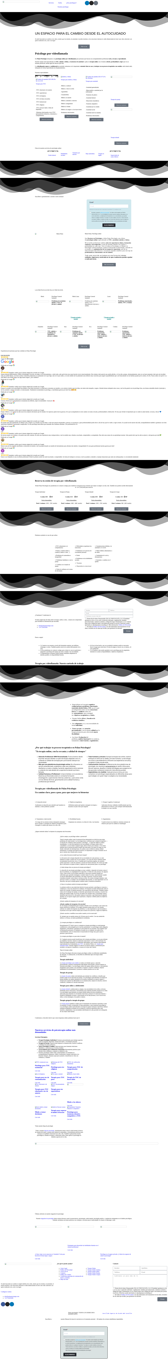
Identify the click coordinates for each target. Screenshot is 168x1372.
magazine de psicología (47, 1218)
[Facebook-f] (3, 1304)
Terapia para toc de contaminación (42, 1078)
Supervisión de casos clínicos (115, 156)
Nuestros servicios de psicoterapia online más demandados (55, 1031)
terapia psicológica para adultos (70, 963)
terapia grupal (65, 1003)
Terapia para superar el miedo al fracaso (58, 1111)
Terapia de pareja (115, 99)
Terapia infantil (115, 137)
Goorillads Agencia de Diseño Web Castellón (117, 1313)
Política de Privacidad (125, 625)
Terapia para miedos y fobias (69, 79)
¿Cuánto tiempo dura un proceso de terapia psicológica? (75, 867)
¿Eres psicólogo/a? (71, 3)
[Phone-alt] (96, 3)
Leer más (37, 1071)
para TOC (80, 944)
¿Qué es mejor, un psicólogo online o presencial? (73, 836)
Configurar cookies (6, 1291)
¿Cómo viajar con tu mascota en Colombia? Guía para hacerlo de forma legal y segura (50, 1254)
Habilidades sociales (64, 154)
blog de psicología (49, 1130)
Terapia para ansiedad (92, 81)
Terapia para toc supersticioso (57, 1090)
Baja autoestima (90, 153)
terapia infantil (66, 989)
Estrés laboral (52, 155)
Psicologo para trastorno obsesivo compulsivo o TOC (74, 1114)
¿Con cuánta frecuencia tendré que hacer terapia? (73, 855)
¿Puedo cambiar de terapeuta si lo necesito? (72, 901)
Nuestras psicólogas (63, 7)
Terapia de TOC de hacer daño (74, 1078)
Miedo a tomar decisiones (40, 1113)
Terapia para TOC (41, 84)
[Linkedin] (87, 3)
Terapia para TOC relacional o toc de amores (41, 1091)
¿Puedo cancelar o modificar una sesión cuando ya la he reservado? (78, 913)
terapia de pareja (66, 976)
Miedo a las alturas (74, 1102)
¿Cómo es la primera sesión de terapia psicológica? (74, 884)
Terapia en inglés (101, 154)
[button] (84, 836)
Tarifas (60, 3)
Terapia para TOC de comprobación (75, 1068)
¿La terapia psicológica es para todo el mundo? (73, 936)
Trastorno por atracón (76, 153)
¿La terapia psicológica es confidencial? (71, 922)
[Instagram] (91, 3)
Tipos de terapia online (66, 950)
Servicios (51, 3)
